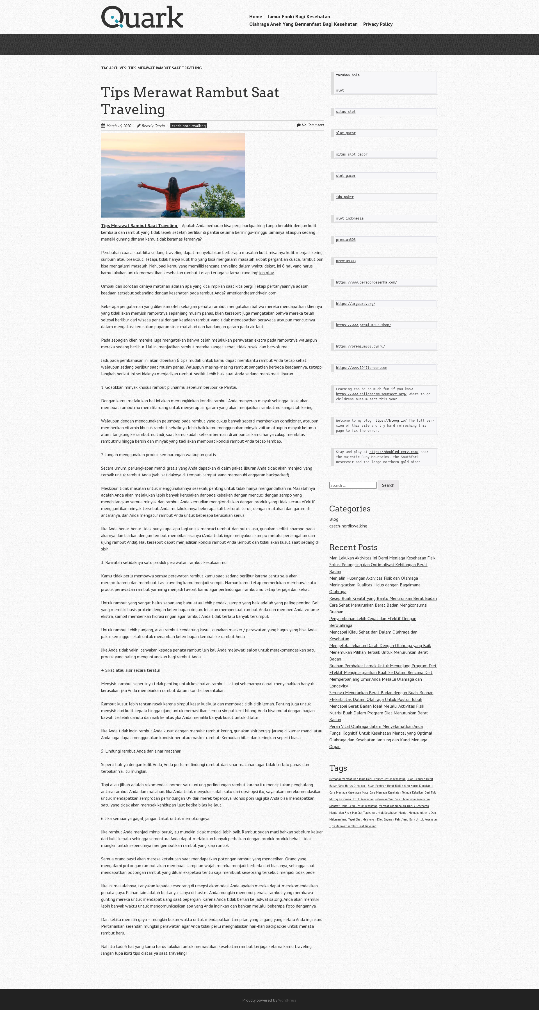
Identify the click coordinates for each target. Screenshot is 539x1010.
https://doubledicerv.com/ (394, 452)
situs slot (346, 112)
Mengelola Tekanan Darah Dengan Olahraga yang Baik (380, 645)
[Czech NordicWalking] (143, 17)
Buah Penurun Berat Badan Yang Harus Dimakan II (400, 786)
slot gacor (346, 133)
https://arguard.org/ (355, 304)
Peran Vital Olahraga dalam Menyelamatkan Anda (376, 726)
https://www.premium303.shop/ (363, 325)
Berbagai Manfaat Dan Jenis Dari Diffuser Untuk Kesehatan (367, 779)
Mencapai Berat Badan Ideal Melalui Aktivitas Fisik (376, 706)
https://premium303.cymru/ (360, 346)
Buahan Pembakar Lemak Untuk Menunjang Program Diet (383, 665)
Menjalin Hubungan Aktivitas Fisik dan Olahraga (373, 578)
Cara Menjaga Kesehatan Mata (348, 792)
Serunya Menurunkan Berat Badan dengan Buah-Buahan (381, 692)
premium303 (346, 240)
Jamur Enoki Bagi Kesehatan (299, 16)
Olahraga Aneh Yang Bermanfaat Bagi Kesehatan (303, 24)
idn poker (345, 197)
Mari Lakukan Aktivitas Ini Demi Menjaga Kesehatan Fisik (382, 558)
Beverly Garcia (153, 125)
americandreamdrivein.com (252, 293)
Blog (333, 519)
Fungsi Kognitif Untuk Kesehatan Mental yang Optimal (380, 733)
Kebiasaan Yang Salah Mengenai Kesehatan (402, 799)
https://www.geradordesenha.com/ (366, 282)
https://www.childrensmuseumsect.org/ (371, 394)
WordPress (287, 1000)
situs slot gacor (351, 154)
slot (340, 90)
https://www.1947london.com (361, 368)
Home (255, 16)
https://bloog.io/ (390, 420)
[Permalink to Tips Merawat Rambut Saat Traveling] (173, 137)
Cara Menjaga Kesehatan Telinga (390, 792)
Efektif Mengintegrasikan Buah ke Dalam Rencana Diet (381, 672)
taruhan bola (348, 75)
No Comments (313, 124)
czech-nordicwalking (189, 125)
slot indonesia (350, 218)
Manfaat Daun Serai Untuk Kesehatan (353, 806)
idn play (266, 272)
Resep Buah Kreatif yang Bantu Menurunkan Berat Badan (383, 598)
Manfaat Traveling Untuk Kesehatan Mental (379, 813)
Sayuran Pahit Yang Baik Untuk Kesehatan (411, 819)
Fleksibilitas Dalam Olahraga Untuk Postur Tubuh (375, 699)
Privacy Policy (378, 24)
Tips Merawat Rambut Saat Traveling (352, 826)
